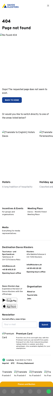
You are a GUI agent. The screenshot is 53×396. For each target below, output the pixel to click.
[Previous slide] (42, 123)
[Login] (34, 6)
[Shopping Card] (41, 6)
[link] (3, 280)
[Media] (3, 223)
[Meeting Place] (29, 204)
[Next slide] (48, 123)
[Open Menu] (48, 5)
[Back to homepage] (10, 6)
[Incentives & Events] (3, 204)
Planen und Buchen (26, 384)
